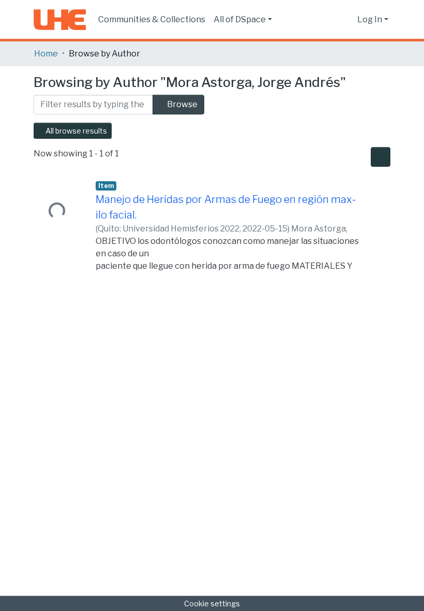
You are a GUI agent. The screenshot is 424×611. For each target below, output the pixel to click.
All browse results (75, 130)
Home (46, 54)
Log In (369, 19)
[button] (346, 19)
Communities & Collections (151, 19)
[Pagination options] (380, 157)
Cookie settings (212, 603)
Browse (181, 104)
